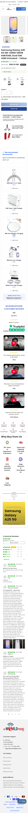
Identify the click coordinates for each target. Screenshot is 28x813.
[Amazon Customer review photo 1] (7, 644)
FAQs (14, 499)
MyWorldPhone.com (13, 801)
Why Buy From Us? (8, 771)
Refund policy (12, 804)
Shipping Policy (7, 764)
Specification (14, 494)
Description (14, 492)
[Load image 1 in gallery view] (7, 39)
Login (9, 4)
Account (14, 4)
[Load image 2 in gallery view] (14, 39)
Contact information (14, 810)
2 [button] (12, 714)
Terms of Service (7, 757)
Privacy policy (21, 804)
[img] (11, 564)
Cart (19, 4)
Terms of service (10, 807)
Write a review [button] (14, 542)
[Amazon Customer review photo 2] (17, 644)
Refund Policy (6, 768)
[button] (3, 9)
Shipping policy (19, 807)
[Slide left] (1, 40)
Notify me (14, 109)
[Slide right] (26, 40)
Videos (14, 497)
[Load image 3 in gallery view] (21, 39)
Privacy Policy (6, 761)
